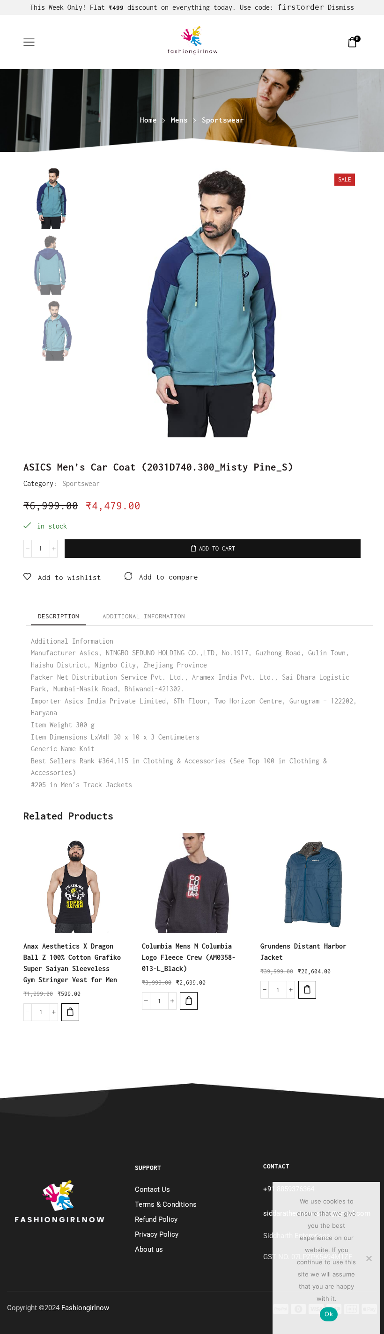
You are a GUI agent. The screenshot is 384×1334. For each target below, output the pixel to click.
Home (148, 120)
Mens (179, 120)
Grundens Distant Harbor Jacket (303, 951)
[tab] (58, 616)
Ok (329, 1314)
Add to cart (217, 548)
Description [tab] (58, 616)
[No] (368, 1258)
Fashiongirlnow (85, 1308)
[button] (70, 1012)
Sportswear (223, 120)
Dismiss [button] (341, 7)
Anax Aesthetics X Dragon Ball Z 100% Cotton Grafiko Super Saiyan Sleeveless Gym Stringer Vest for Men (72, 963)
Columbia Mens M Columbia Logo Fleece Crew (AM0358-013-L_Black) (189, 957)
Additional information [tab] (144, 616)
